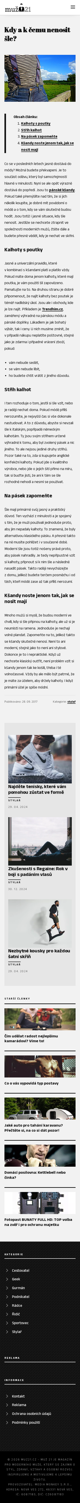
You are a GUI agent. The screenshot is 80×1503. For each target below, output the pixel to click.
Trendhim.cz (52, 309)
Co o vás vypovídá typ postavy (31, 1083)
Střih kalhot (31, 130)
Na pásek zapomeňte (39, 136)
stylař (71, 701)
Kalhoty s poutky (35, 123)
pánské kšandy (62, 190)
